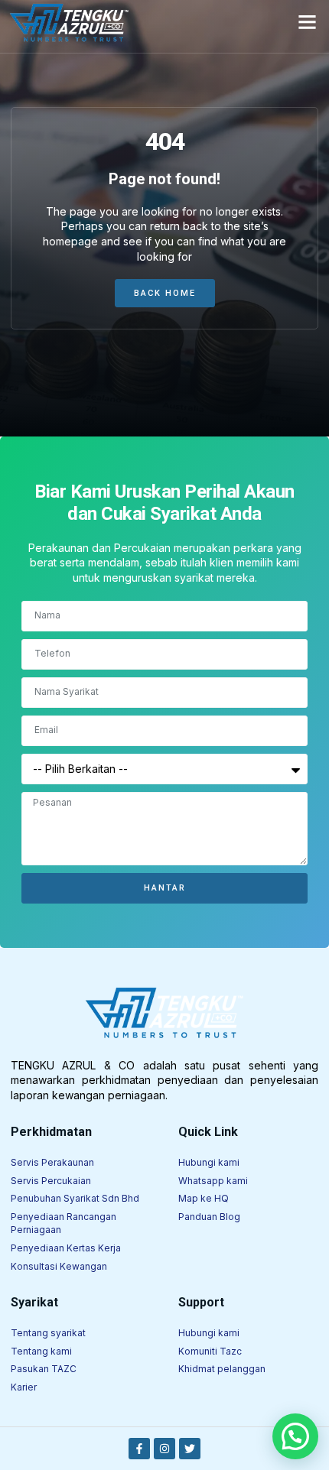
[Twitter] (189, 1448)
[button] (307, 22)
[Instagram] (164, 1448)
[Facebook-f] (139, 1448)
